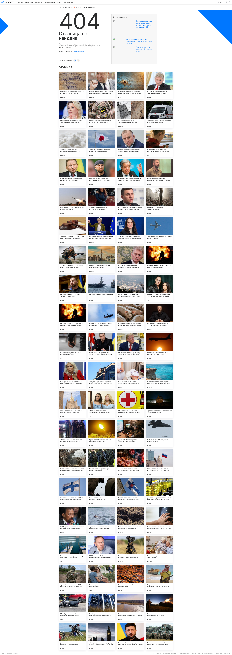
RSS (153, 653)
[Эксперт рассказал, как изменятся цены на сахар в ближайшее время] (72, 143)
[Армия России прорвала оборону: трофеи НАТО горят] (159, 404)
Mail (3, 653)
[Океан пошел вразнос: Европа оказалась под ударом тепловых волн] (159, 375)
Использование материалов (205, 653)
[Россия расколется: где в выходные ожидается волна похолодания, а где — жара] (130, 549)
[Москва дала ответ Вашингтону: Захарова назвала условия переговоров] (72, 114)
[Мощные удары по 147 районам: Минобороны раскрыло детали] (72, 317)
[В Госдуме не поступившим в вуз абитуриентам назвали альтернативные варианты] (72, 549)
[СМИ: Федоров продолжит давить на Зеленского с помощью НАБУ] (101, 346)
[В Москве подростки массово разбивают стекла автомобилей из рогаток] (130, 85)
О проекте (158, 653)
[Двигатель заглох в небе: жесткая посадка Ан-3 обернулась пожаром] (72, 636)
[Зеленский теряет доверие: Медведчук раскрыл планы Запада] (130, 636)
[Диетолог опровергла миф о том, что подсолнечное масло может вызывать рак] (159, 491)
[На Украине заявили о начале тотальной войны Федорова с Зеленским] (159, 317)
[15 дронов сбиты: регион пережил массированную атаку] (159, 114)
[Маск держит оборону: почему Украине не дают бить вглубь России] (130, 346)
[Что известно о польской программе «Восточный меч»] (159, 636)
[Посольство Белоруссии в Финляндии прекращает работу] (130, 491)
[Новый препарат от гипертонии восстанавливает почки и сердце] (159, 520)
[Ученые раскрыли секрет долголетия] (159, 549)
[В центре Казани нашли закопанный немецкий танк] (130, 114)
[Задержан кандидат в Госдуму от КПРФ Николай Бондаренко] (72, 230)
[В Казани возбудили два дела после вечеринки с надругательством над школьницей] (72, 346)
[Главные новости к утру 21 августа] (101, 288)
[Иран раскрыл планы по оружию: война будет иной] (72, 201)
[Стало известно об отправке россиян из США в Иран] (159, 346)
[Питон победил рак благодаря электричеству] (130, 578)
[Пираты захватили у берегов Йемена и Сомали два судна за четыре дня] (159, 578)
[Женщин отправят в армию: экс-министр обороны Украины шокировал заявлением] (72, 259)
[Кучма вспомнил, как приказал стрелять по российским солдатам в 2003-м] (72, 172)
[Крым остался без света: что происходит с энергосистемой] (130, 288)
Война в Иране (67, 7)
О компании (9, 653)
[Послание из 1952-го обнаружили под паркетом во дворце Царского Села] (72, 85)
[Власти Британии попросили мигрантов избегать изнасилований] (101, 259)
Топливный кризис (88, 7)
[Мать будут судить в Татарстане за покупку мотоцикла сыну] (72, 607)
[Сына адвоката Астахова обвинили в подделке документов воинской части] (159, 172)
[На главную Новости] (9, 2)
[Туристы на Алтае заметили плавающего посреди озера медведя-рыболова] (101, 520)
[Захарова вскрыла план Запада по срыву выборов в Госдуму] (72, 404)
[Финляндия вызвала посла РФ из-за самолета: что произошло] (72, 491)
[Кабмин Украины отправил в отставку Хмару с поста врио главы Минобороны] (101, 172)
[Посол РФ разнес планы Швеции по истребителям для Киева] (101, 317)
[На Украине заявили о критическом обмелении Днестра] (130, 607)
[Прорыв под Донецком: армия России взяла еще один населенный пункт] (101, 433)
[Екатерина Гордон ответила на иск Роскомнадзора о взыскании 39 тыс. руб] (72, 375)
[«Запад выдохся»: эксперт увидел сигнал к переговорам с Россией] (101, 636)
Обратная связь (218, 653)
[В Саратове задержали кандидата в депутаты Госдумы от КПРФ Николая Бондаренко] (130, 201)
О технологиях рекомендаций (170, 653)
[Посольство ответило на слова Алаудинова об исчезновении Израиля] (130, 143)
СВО (77, 7)
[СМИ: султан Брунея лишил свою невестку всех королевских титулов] (72, 520)
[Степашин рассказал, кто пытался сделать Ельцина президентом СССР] (101, 85)
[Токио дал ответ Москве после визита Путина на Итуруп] (101, 143)
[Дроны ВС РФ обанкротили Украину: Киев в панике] (130, 433)
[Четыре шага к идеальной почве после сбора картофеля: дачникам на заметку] (130, 520)
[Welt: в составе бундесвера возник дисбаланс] (101, 462)
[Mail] (2, 2)
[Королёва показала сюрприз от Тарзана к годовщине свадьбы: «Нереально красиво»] (159, 288)
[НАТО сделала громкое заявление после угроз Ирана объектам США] (101, 607)
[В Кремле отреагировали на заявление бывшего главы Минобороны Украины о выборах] (159, 85)
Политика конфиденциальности (188, 653)
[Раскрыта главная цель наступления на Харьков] (159, 607)
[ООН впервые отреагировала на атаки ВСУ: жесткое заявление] (130, 172)
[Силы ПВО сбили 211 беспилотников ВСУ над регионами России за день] (101, 491)
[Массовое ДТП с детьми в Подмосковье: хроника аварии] (130, 404)
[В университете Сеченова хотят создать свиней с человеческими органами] (130, 317)
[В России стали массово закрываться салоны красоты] (130, 375)
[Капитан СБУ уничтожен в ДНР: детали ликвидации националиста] (159, 201)
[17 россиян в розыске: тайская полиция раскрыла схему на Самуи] (72, 433)
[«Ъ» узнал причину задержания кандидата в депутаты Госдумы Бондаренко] (101, 375)
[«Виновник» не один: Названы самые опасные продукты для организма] (130, 462)
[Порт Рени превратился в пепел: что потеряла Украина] (159, 259)
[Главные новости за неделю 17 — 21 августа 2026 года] (72, 288)
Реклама (15, 653)
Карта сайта (227, 653)
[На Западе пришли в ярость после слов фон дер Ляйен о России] (101, 230)
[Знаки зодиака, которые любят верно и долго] (101, 578)
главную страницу (78, 51)
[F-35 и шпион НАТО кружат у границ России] (159, 433)
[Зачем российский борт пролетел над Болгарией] (159, 230)
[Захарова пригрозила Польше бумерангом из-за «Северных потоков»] (159, 462)
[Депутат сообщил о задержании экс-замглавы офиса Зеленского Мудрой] (130, 230)
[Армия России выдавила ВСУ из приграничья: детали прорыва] (72, 578)
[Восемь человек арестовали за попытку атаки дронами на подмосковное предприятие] (101, 114)
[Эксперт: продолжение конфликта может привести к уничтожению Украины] (72, 462)
